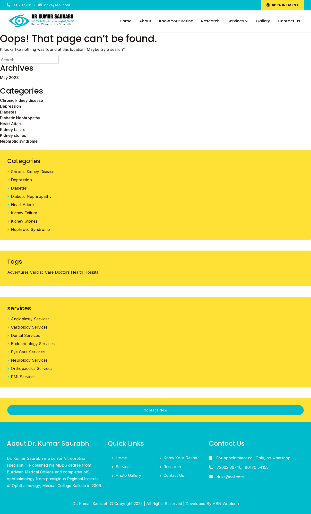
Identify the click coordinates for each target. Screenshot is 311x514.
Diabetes (8, 112)
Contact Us (174, 475)
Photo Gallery (128, 475)
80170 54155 (23, 5)
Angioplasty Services (30, 318)
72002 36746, (229, 467)
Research (172, 466)
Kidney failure (13, 129)
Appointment (285, 4)
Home (121, 457)
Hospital (91, 272)
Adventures (18, 272)
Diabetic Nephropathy (20, 117)
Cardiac (37, 272)
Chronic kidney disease (21, 100)
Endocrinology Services (33, 343)
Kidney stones (13, 135)
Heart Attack (11, 123)
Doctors (62, 272)
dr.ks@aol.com (57, 5)
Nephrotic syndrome (19, 141)
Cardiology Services (29, 327)
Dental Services (25, 335)
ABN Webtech (226, 503)
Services (123, 466)
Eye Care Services (28, 351)
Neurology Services (29, 360)
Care (49, 272)
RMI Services (23, 376)
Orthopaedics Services (31, 368)
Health (77, 272)
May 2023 (9, 77)
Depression (10, 106)
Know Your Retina (180, 457)
